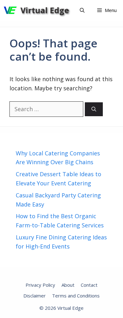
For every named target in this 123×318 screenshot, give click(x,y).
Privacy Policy (40, 285)
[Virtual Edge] (10, 10)
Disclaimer (34, 295)
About (68, 285)
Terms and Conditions (76, 295)
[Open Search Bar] (82, 10)
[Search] (94, 109)
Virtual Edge (44, 10)
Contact (89, 285)
